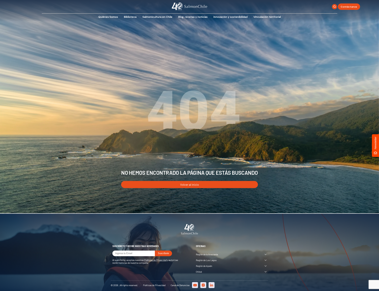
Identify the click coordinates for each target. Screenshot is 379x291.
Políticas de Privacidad (155, 260)
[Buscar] (334, 6)
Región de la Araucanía (207, 254)
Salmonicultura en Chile (157, 17)
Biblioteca (130, 17)
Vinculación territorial (267, 17)
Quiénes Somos (108, 17)
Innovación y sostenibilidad (230, 17)
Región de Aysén (204, 265)
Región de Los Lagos (206, 260)
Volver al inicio (189, 184)
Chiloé (199, 271)
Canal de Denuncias (180, 285)
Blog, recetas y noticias (193, 17)
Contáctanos (349, 6)
